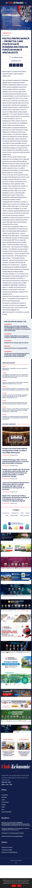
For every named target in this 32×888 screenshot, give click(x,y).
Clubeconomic (18, 57)
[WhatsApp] (21, 65)
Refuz (19, 885)
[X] (14, 65)
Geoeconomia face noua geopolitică (15, 348)
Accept (14, 885)
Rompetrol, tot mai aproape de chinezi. (16, 343)
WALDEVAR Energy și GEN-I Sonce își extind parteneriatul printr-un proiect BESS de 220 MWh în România (15, 461)
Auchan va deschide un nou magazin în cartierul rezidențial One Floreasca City (16, 336)
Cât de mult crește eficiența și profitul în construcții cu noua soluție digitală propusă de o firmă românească (17, 355)
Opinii (4, 366)
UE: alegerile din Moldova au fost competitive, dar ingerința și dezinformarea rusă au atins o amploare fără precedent (15, 376)
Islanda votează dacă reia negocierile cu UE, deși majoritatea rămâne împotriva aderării (14, 403)
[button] (25, 3)
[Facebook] (10, 65)
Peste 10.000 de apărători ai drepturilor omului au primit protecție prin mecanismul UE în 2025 (15, 389)
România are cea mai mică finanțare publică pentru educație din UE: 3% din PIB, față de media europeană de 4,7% (15, 396)
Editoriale (7, 346)
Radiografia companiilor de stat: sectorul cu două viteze (15, 369)
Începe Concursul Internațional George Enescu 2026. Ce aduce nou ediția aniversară (14, 450)
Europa (4, 372)
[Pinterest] (17, 65)
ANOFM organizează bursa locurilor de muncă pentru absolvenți (24, 753)
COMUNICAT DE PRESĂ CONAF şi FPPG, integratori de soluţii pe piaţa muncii (8, 753)
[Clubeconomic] (10, 57)
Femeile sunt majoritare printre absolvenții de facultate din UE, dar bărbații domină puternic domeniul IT (15, 418)
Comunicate (6, 33)
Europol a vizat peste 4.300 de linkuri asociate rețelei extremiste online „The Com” (15, 383)
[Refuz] (30, 883)
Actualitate (8, 324)
